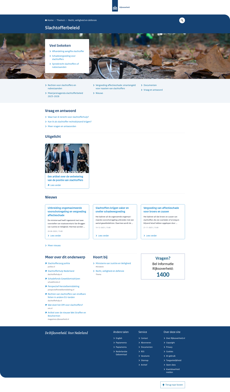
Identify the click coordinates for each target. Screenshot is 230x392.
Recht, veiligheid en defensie (82, 20)
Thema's (61, 20)
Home (50, 20)
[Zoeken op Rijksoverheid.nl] (182, 20)
